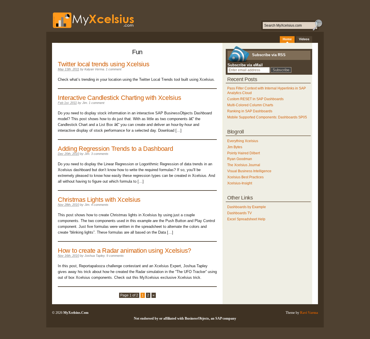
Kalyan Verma (94, 69)
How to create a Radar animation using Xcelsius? (124, 250)
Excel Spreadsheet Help (246, 219)
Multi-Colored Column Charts (250, 105)
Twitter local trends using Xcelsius (103, 64)
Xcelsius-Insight (239, 183)
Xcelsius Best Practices (245, 177)
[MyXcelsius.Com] (90, 28)
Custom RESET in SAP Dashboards (255, 99)
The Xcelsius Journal (243, 165)
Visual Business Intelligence (249, 171)
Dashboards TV (239, 213)
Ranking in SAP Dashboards (249, 111)
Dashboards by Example (246, 207)
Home (287, 39)
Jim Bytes (234, 147)
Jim (84, 103)
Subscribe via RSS (269, 55)
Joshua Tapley (94, 255)
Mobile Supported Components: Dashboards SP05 (267, 117)
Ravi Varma (309, 313)
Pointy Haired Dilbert (243, 153)
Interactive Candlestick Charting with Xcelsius (119, 97)
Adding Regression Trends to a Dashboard (115, 148)
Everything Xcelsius (242, 141)
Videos (304, 39)
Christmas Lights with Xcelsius (99, 199)
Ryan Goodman (239, 159)
